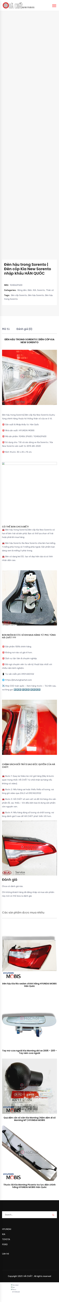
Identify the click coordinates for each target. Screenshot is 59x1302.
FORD (5, 1244)
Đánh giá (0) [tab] (24, 329)
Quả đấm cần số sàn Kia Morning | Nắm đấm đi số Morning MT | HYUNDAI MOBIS (30, 1119)
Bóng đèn (22, 290)
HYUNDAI (6, 1229)
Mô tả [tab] (6, 329)
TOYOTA (6, 1239)
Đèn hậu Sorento (36, 295)
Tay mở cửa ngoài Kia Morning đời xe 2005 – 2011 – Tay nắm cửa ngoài (29, 1052)
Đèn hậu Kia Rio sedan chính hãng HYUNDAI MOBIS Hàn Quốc (29, 985)
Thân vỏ (50, 290)
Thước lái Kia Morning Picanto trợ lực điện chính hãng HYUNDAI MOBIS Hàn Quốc (29, 1186)
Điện (30, 290)
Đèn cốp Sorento (19, 295)
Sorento (41, 290)
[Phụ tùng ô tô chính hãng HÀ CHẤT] (19, 5)
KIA (34, 290)
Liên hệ (5, 1253)
